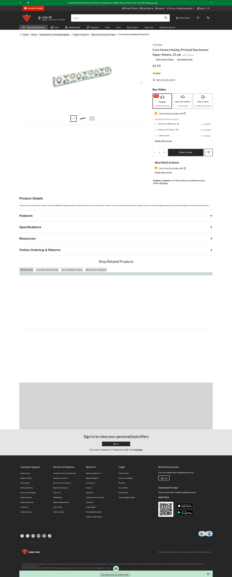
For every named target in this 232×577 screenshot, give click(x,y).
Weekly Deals (74, 27)
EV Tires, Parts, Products (62, 483)
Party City (149, 27)
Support (161, 8)
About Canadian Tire (93, 473)
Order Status (184, 18)
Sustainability (90, 507)
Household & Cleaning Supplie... (55, 34)
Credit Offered (131, 8)
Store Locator (25, 473)
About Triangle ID (92, 478)
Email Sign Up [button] (147, 8)
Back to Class (132, 27)
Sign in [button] (202, 8)
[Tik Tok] (49, 536)
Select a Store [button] (185, 152)
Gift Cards (56, 493)
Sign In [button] (116, 444)
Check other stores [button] (163, 141)
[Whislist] (198, 18)
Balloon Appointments (61, 502)
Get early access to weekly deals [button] (114, 574)
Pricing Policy (123, 493)
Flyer (57, 27)
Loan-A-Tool (57, 507)
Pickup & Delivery (26, 488)
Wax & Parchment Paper (103, 34)
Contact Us (24, 507)
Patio (107, 27)
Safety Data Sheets (27, 502)
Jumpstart (89, 502)
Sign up (164, 478)
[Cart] (208, 18)
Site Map (122, 483)
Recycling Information (94, 512)
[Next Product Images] (141, 83)
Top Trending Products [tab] (72, 270)
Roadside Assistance (60, 488)
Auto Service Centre (60, 478)
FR (208, 8)
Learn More (163, 497)
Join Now (138, 450)
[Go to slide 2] (82, 118)
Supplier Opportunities (94, 517)
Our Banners (90, 483)
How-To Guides (58, 512)
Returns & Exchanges (28, 493)
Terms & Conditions (126, 478)
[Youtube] (38, 536)
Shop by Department (35, 27)
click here (163, 183)
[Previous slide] (20, 2)
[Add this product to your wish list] (209, 152)
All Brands (89, 493)
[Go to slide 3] (92, 118)
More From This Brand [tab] (96, 270)
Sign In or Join (151, 3)
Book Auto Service (167, 27)
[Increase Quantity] (164, 152)
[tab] (162, 101)
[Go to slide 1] (73, 118)
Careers (89, 488)
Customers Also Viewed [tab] (47, 270)
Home (26, 34)
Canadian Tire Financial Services (64, 473)
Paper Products (81, 34)
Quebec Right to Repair (127, 497)
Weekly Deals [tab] (26, 270)
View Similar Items (185, 59)
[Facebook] (22, 536)
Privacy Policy (124, 473)
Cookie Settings (26, 512)
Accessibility (123, 488)
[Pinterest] (44, 536)
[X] (27, 536)
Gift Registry (57, 497)
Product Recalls (26, 497)
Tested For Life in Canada (95, 497)
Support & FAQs (26, 478)
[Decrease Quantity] (155, 152)
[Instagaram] (33, 536)
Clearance (94, 27)
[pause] (28, 2)
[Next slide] (211, 2)
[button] (166, 18)
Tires (118, 27)
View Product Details (165, 59)
